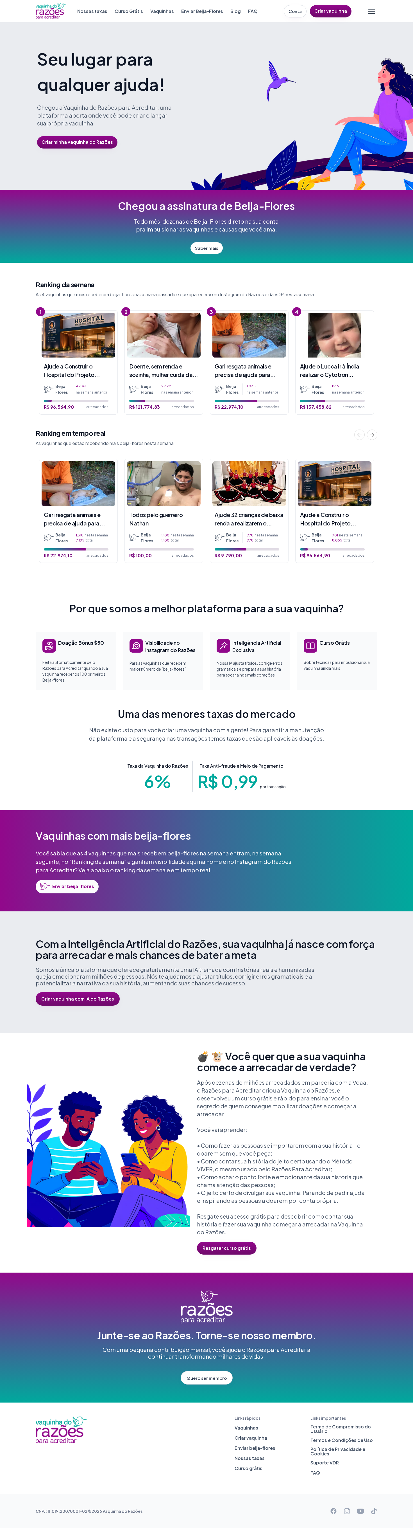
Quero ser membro (207, 1378)
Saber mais (206, 248)
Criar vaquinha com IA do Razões (77, 999)
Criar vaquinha (330, 11)
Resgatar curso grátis (227, 1248)
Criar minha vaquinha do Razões (77, 142)
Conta (295, 11)
